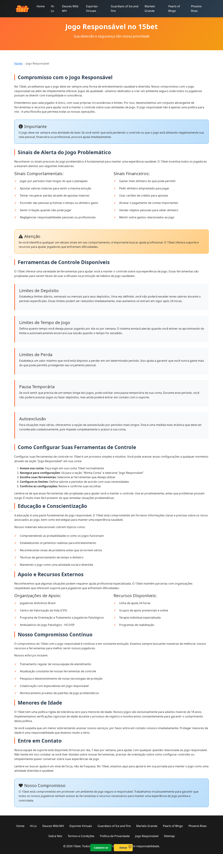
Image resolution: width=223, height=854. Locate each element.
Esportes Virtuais (92, 8)
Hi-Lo (53, 8)
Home (41, 6)
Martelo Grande (150, 8)
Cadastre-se (101, 847)
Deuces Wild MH (70, 8)
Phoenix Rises (196, 8)
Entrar (123, 847)
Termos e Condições (81, 836)
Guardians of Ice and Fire (124, 8)
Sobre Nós (55, 836)
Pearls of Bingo (174, 8)
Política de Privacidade (115, 836)
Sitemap (169, 836)
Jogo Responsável (146, 836)
